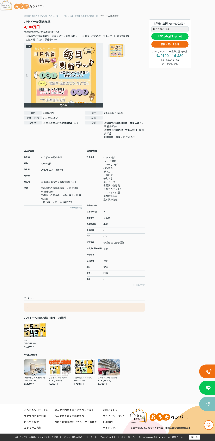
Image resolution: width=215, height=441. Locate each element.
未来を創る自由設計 (35, 416)
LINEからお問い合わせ (170, 36)
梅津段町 (50, 32)
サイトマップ (110, 427)
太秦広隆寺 (136, 123)
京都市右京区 (38, 32)
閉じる (194, 437)
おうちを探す (31, 422)
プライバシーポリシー (115, 416)
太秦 (118, 137)
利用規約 (108, 422)
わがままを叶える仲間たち (69, 416)
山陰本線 (108, 137)
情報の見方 (77, 208)
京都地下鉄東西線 (113, 130)
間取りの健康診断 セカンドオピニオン (76, 422)
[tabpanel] (126, 50)
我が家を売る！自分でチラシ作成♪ (74, 410)
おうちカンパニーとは (36, 410)
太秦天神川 (131, 130)
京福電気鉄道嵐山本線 (116, 123)
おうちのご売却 (32, 427)
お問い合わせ (110, 410)
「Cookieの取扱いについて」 (156, 437)
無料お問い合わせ (170, 44)
